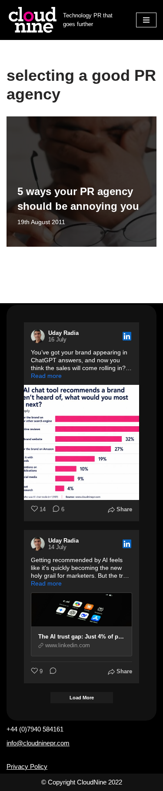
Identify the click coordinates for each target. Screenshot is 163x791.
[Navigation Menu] (146, 20)
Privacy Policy (27, 766)
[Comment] (50, 671)
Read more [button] (46, 375)
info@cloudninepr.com (38, 743)
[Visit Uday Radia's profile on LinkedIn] (39, 336)
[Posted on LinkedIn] (127, 336)
